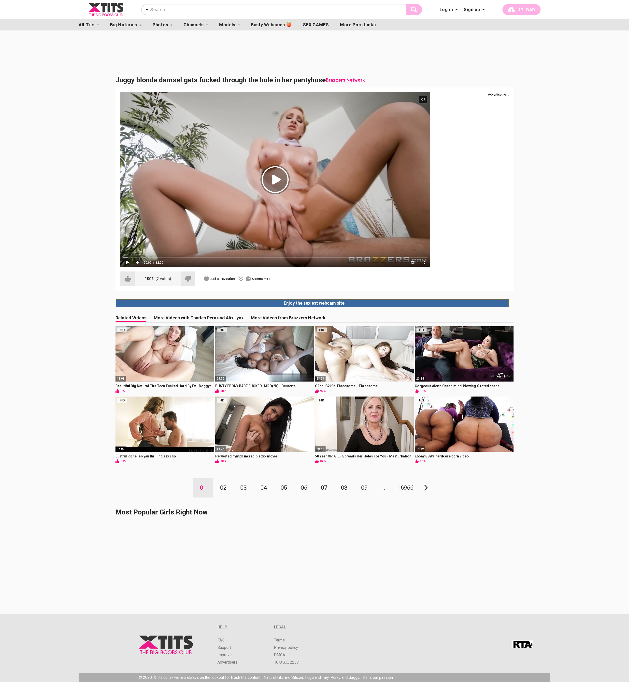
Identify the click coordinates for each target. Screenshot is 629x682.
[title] (105, 9)
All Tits (87, 24)
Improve (224, 655)
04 (263, 487)
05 (284, 487)
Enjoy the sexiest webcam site (314, 303)
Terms (279, 640)
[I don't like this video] (188, 278)
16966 (405, 487)
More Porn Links (358, 24)
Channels (194, 24)
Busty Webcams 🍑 (271, 24)
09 (364, 487)
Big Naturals (123, 24)
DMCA (279, 655)
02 (223, 487)
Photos (160, 24)
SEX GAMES (316, 24)
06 (304, 487)
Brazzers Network (345, 80)
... (384, 487)
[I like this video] (127, 278)
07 (324, 487)
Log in (446, 9)
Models (227, 24)
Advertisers (227, 662)
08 (344, 487)
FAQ (221, 640)
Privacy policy (286, 647)
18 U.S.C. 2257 (286, 662)
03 (243, 487)
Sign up (472, 9)
